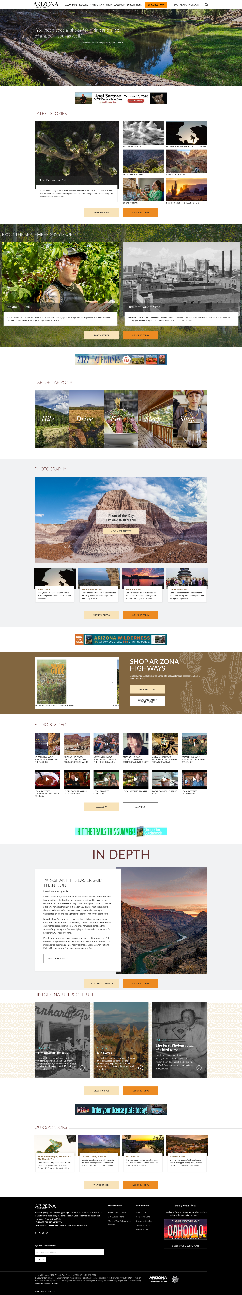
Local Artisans (131, 203)
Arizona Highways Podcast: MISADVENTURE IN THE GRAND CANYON (106, 759)
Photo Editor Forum (92, 589)
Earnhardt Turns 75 (54, 1053)
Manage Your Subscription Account (119, 1222)
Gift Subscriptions (116, 1216)
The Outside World (133, 174)
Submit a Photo (143, 1225)
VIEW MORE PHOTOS (121, 531)
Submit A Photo (133, 589)
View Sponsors (102, 1185)
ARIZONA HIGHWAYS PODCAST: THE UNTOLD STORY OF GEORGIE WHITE (76, 759)
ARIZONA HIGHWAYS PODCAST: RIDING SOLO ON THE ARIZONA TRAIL (164, 759)
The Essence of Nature (55, 180)
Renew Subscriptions (117, 1212)
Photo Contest (44, 589)
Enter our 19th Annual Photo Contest (186, 146)
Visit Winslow (132, 1156)
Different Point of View (144, 307)
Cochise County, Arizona (94, 1156)
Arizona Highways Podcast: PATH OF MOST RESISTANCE (193, 759)
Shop (109, 4)
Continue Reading (56, 958)
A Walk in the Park (175, 174)
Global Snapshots (178, 589)
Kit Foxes (104, 1053)
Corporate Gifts (143, 1216)
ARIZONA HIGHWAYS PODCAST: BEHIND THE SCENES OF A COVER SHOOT (135, 759)
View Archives (101, 212)
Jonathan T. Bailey (19, 307)
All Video (140, 807)
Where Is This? (142, 1229)
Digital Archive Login (186, 4)
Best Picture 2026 (132, 146)
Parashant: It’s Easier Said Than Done (72, 882)
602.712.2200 (90, 1275)
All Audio (101, 807)
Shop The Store (147, 689)
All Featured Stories (101, 983)
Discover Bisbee (177, 1156)
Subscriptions (134, 4)
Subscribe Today (140, 212)
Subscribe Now (156, 4)
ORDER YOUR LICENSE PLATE (185, 1246)
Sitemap (51, 1291)
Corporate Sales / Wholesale (147, 701)
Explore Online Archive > (49, 1222)
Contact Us (141, 1212)
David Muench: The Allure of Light (183, 203)
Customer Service (144, 1220)
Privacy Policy (40, 1291)
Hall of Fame (70, 4)
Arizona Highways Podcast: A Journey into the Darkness (47, 759)
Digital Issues (101, 335)
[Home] (46, 4)
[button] (41, 683)
